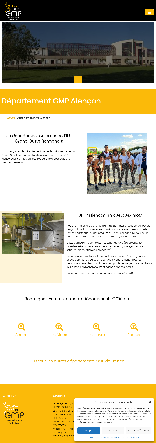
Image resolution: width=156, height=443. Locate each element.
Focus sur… (60, 418)
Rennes (134, 335)
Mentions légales (64, 429)
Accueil (10, 118)
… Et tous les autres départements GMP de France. (78, 361)
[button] (149, 402)
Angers (21, 335)
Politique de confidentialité (101, 437)
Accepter (89, 430)
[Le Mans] (59, 327)
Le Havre (97, 335)
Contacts (59, 425)
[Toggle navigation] (149, 12)
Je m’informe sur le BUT (67, 407)
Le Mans (59, 335)
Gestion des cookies (66, 436)
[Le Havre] (97, 327)
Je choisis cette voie (66, 411)
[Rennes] (134, 327)
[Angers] (22, 327)
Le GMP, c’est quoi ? (65, 403)
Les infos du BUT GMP (66, 422)
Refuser (113, 430)
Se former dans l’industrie (69, 414)
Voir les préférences (138, 430)
